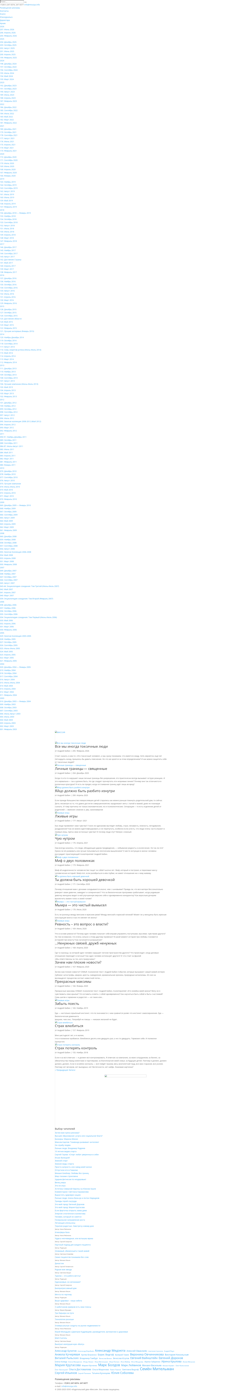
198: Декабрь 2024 (8, 63)
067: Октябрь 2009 (8, 511)
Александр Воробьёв (86, 1351)
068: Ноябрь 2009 (8, 508)
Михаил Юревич (168, 1366)
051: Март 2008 (7, 561)
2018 (2, 210)
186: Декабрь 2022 (8, 107)
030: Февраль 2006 (8, 629)
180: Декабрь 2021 (8, 129)
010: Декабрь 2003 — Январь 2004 (15, 701)
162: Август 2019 (7, 191)
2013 (2, 365)
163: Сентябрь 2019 (9, 188)
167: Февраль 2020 (8, 172)
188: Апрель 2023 (8, 98)
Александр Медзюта (110, 1350)
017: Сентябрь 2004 (9, 676)
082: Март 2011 (7, 458)
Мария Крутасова (68, 1365)
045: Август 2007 (7, 583)
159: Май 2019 (6, 200)
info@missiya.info (69, 1386)
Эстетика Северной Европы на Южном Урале (75, 1189)
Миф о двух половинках (75, 860)
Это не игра (60, 1185)
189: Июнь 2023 (7, 95)
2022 (2, 104)
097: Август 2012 (7, 415)
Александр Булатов (65, 1350)
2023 (2, 82)
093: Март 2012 (7, 427)
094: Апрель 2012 (8, 424)
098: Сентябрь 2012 (9, 412)
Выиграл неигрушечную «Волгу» (69, 1344)
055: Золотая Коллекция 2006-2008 (15, 552)
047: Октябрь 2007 (8, 577)
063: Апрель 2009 (8, 524)
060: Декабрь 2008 (8, 536)
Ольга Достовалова (80, 1369)
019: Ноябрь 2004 (8, 670)
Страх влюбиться (69, 1025)
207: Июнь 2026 (7, 29)
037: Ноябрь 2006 (8, 608)
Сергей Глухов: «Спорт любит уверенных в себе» (77, 1154)
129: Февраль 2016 (8, 303)
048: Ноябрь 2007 (8, 574)
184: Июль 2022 (7, 113)
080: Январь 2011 (8, 465)
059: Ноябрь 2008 (8, 539)
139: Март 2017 (7, 269)
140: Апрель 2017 (8, 266)
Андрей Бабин (63, 751)
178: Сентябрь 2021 (9, 135)
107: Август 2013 (7, 381)
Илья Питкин (114, 1362)
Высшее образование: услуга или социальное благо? (78, 1136)
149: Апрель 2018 (8, 235)
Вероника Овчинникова (147, 1354)
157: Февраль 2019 (8, 207)
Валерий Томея (122, 1354)
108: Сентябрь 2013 (9, 378)
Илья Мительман (101, 1362)
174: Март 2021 (7, 147)
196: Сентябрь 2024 (9, 70)
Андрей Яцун (169, 1351)
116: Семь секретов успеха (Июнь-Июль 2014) (20, 350)
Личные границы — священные (81, 768)
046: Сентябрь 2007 (9, 580)
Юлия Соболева (122, 1372)
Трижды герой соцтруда (66, 1201)
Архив (2, 23)
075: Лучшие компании (10, 483)
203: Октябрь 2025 (8, 45)
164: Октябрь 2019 (8, 185)
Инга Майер (125, 1362)
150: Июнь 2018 (7, 231)
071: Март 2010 (7, 496)
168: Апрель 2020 (8, 169)
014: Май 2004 (6, 686)
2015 (2, 306)
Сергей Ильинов (66, 1373)
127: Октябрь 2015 (8, 312)
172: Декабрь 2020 (8, 157)
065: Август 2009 (7, 517)
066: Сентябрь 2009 (9, 514)
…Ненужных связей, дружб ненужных (86, 943)
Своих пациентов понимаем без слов (72, 1257)
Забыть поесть (67, 1003)
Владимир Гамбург (89, 1358)
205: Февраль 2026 (8, 36)
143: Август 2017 (7, 256)
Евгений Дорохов (171, 1358)
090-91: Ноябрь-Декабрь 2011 (13, 437)
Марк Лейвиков (131, 1365)
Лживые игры (66, 816)
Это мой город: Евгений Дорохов (69, 1204)
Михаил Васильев (151, 1365)
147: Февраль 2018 (8, 241)
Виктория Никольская (177, 1354)
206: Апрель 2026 (8, 32)
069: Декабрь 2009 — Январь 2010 (15, 505)
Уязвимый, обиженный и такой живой (72, 1251)
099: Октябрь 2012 (8, 409)
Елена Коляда (61, 1361)
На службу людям (62, 1145)
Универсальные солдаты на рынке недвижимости (77, 1325)
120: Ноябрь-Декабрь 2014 (12, 337)
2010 (2, 468)
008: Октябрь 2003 (8, 707)
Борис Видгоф (106, 1354)
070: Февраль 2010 (8, 499)
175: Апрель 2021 (8, 144)
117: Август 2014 (7, 347)
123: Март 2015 (7, 325)
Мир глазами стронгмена (66, 1176)
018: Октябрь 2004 (8, 673)
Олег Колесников (182, 1365)
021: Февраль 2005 (8, 661)
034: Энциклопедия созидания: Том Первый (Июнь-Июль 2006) (28, 617)
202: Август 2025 (7, 48)
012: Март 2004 (7, 692)
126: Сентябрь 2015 (9, 315)
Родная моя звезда (63, 1269)
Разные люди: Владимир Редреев (70, 1148)
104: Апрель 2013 (8, 390)
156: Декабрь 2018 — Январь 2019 (15, 213)
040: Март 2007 (7, 595)
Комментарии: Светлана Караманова (72, 1192)
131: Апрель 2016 (8, 297)
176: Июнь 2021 (7, 141)
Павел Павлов (115, 1370)
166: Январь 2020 (8, 175)
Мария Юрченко (89, 1365)
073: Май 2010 (6, 489)
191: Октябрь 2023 (8, 88)
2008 (2, 533)
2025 (2, 39)
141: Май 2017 (6, 262)
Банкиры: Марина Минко (66, 1139)
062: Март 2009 (7, 527)
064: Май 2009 (6, 521)
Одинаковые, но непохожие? (68, 1282)
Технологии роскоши (64, 1319)
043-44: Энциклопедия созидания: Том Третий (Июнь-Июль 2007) (29, 586)
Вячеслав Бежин (105, 1358)
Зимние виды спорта (64, 1164)
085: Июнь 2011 (7, 449)
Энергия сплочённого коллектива (70, 1213)
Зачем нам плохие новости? (78, 962)
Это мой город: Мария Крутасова (70, 1207)
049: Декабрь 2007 (8, 570)
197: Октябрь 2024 (8, 67)
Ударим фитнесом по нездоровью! (70, 1179)
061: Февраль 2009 (8, 530)
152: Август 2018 (7, 225)
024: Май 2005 (6, 651)
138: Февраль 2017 (8, 272)
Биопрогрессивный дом (65, 1288)
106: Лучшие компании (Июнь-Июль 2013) (19, 384)
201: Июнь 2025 (7, 51)
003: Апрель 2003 (8, 723)
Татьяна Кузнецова (101, 1373)
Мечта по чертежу (63, 1294)
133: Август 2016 (7, 290)
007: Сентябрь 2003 (9, 710)
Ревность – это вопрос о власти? (81, 924)
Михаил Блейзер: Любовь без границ (72, 1173)
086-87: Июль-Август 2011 (11, 446)
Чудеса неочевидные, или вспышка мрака (74, 1238)
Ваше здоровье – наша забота (68, 1300)
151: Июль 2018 (7, 228)
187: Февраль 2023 (8, 101)
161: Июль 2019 (7, 194)
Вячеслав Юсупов (121, 1358)
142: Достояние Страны (10, 259)
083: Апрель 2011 (8, 455)
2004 (2, 664)
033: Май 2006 (6, 620)
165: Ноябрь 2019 (8, 182)
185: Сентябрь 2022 (9, 110)
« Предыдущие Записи (65, 1070)
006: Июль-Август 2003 (10, 713)
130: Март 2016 (7, 300)
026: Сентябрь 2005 (9, 645)
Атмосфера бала (62, 1232)
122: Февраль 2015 (8, 328)
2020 (2, 154)
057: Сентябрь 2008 (9, 546)
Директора (5, 20)
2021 (2, 126)
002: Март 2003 (7, 726)
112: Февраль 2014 (8, 362)
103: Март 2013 (7, 393)
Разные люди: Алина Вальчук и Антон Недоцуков (77, 1198)
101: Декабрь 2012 (8, 402)
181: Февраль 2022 (8, 123)
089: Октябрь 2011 (8, 440)
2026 (2, 26)
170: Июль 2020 (7, 163)
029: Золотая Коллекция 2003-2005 (15, 636)
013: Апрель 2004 (8, 689)
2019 (2, 179)
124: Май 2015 (6, 322)
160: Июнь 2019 (7, 197)
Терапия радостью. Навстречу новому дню (74, 1226)
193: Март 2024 (7, 79)
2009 (2, 502)
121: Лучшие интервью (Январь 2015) (17, 331)
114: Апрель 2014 (8, 356)
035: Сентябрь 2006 (9, 614)
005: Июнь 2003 (7, 716)
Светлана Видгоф (130, 1369)
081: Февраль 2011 (8, 462)
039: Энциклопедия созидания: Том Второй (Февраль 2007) (26, 598)
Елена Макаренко (75, 1362)
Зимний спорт (61, 1160)
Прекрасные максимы (73, 981)
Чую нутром (65, 838)
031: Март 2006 (7, 626)
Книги (2, 14)
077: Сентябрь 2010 (9, 477)
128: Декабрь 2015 (8, 309)
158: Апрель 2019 (8, 203)
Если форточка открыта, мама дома (71, 1210)
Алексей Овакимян (137, 1350)
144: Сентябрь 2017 (9, 253)
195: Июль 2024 (7, 73)
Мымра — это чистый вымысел (81, 905)
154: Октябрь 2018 (8, 219)
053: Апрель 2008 (8, 558)
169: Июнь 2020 (7, 166)
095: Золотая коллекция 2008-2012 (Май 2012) (20, 421)
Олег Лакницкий (61, 1370)
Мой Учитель (61, 1338)
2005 (2, 633)
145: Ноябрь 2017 (8, 250)
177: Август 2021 (7, 138)
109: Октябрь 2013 (8, 374)
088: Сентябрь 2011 (9, 443)
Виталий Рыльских (67, 1358)
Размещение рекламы (10, 8)
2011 (2, 434)
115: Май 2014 (6, 353)
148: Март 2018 (7, 238)
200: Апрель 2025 (8, 54)
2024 (2, 60)
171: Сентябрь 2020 (9, 160)
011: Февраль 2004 (8, 695)
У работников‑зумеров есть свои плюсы (73, 1307)
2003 (2, 698)
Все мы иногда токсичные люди (81, 746)
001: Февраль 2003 (8, 729)
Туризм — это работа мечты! (68, 1276)
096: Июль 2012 (7, 418)
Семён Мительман (157, 1368)
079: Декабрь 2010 (8, 471)
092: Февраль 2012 (8, 430)
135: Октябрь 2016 (8, 284)
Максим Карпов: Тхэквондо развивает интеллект (77, 1142)
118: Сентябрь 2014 (9, 343)
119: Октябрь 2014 (8, 340)
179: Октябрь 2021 (8, 132)
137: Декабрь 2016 (8, 278)
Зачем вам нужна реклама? (67, 1132)
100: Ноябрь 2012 (8, 406)
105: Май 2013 (6, 387)
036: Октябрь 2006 (8, 611)
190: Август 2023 (7, 91)
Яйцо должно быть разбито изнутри (85, 790)
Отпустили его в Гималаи (66, 1170)
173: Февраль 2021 (8, 151)
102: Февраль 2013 (8, 396)
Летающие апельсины (65, 1223)
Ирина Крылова (171, 1361)
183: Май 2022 (6, 116)
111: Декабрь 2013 (8, 368)
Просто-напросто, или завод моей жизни (73, 1167)
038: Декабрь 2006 (8, 605)
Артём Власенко (89, 1354)
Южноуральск (6, 17)
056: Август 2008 (7, 549)
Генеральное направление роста (70, 1220)
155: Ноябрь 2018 (8, 216)
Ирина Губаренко (152, 1361)
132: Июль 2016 (7, 294)
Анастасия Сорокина (155, 1351)
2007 (2, 567)
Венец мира (60, 1182)
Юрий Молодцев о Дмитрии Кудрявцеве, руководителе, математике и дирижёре (91, 1331)
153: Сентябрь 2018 (9, 222)
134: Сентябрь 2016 (9, 287)
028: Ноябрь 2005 (8, 639)
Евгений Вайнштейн (144, 1358)
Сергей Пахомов (84, 1373)
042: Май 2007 (6, 589)
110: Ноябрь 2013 (8, 371)
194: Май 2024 (6, 76)
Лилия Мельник (189, 1362)
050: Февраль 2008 (8, 564)
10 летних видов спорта (65, 1151)
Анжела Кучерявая (67, 1354)
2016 (2, 275)
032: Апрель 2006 (8, 623)
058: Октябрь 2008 (8, 542)
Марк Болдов (109, 1365)
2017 (2, 244)
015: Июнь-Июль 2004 (10, 682)
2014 (2, 334)
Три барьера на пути (64, 1313)
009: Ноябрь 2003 (8, 704)
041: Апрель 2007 (8, 592)
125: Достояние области (11, 318)
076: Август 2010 (7, 480)
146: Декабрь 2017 (8, 247)
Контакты (4, 11)
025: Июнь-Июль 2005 (10, 648)
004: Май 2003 (6, 720)
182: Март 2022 (7, 119)
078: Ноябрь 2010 (8, 474)
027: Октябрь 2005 (8, 642)
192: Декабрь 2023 (8, 85)
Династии (59, 1263)
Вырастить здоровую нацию (68, 1195)
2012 (2, 399)
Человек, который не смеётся (68, 1216)
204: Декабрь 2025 (8, 42)
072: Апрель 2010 (8, 493)
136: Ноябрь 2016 (8, 281)
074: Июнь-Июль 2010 (10, 486)
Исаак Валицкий (62, 1157)
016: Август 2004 (7, 679)
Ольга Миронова (100, 1369)
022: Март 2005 (7, 657)
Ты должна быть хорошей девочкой (85, 879)
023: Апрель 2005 (8, 654)
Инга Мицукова (137, 1362)
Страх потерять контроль (76, 1048)
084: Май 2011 (6, 452)
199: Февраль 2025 (8, 57)
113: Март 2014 (7, 359)
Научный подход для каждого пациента (73, 1244)
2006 (2, 601)
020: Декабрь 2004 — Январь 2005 (15, 667)
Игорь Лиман (88, 1362)
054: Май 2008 (6, 555)
